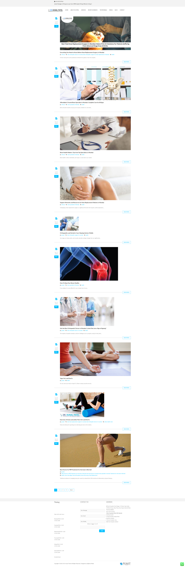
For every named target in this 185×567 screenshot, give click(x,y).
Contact (122, 10)
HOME (66, 10)
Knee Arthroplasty (76, 475)
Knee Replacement (93, 475)
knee (111, 421)
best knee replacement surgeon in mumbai (76, 421)
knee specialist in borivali (104, 473)
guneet (62, 235)
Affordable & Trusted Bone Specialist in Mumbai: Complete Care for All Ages (82, 102)
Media (111, 10)
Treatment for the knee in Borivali (117, 473)
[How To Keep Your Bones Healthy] (56, 249)
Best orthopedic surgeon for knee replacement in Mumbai (96, 54)
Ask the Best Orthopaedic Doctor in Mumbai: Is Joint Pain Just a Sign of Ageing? (83, 328)
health (113, 54)
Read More (126, 61)
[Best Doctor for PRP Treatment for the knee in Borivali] (56, 436)
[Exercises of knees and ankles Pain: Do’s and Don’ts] (56, 394)
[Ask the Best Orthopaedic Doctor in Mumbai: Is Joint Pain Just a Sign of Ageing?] (56, 299)
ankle (105, 421)
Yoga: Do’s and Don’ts (66, 378)
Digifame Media (90, 563)
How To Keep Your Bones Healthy (69, 283)
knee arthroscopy (85, 475)
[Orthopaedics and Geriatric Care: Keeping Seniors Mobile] (56, 218)
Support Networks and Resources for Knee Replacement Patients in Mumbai (82, 202)
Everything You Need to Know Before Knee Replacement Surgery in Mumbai (82, 52)
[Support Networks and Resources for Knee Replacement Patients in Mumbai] (56, 168)
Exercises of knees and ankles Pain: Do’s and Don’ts (75, 419)
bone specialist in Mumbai (73, 104)
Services (83, 10)
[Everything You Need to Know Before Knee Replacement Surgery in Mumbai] (56, 18)
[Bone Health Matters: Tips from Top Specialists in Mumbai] (56, 118)
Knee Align (69, 475)
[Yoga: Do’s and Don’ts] (56, 344)
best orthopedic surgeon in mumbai (75, 235)
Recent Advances (92, 10)
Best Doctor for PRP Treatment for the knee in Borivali (75, 469)
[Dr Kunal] (54, 10)
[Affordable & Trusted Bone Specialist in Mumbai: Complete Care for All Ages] (56, 68)
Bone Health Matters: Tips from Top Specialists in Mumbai (76, 152)
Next (71, 490)
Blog (116, 10)
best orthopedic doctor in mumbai (75, 54)
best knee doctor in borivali (92, 473)
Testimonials (103, 10)
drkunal (63, 54)
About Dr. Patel (75, 10)
